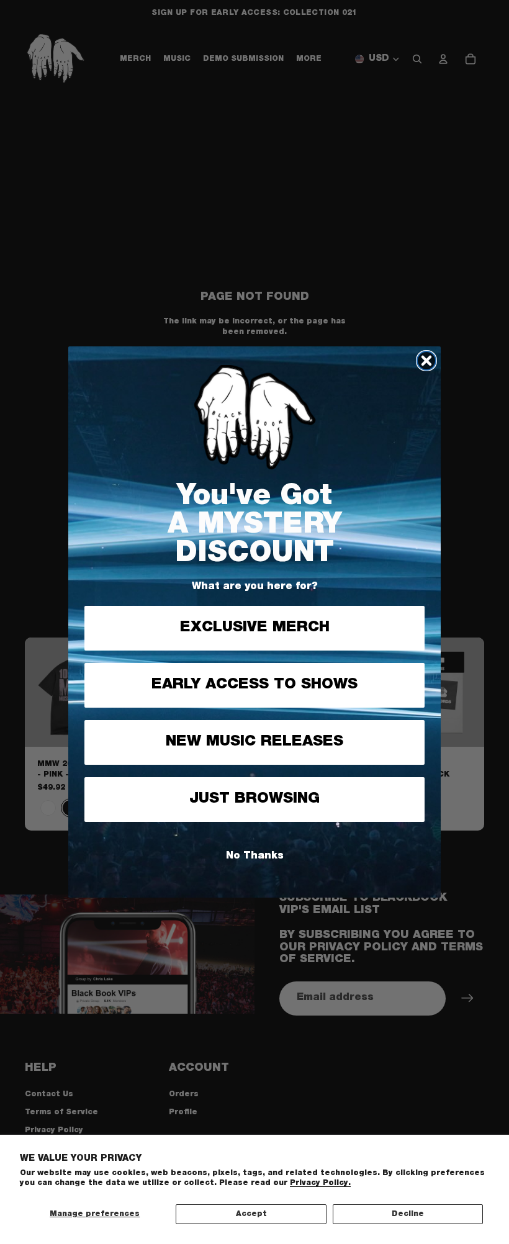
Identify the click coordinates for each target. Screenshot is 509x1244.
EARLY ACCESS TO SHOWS (254, 685)
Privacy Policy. (320, 1183)
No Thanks (255, 857)
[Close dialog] (426, 360)
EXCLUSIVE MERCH (255, 628)
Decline (408, 1214)
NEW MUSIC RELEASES (254, 742)
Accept (251, 1214)
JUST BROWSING (254, 799)
